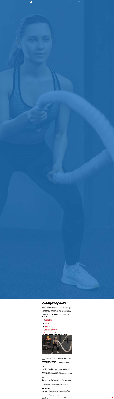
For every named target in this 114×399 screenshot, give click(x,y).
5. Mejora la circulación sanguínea (48, 322)
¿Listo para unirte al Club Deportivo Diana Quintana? (49, 327)
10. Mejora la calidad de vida (47, 326)
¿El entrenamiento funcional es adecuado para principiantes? (51, 329)
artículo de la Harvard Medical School (57, 386)
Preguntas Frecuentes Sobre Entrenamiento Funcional (49, 328)
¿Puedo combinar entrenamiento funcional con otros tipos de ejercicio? (52, 332)
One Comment (58, 165)
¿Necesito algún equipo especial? (48, 330)
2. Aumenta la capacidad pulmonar (48, 320)
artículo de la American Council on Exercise (47, 397)
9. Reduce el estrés (46, 325)
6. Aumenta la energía (46, 323)
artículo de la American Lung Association (63, 364)
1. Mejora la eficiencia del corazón (48, 319)
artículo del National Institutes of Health (67, 380)
